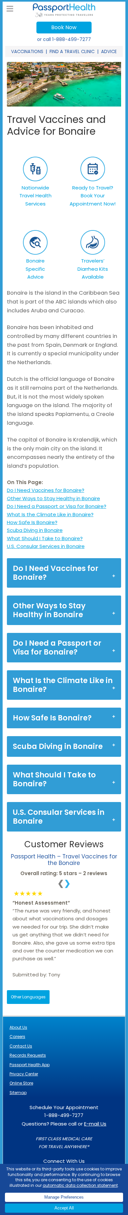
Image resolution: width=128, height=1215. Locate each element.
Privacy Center (24, 1074)
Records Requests (28, 1055)
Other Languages (28, 997)
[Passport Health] (64, 15)
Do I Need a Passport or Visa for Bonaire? (56, 506)
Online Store (21, 1083)
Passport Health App (30, 1065)
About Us (18, 1027)
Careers (17, 1036)
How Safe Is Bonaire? (32, 522)
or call (64, 39)
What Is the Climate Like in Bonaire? (50, 514)
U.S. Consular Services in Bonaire (46, 546)
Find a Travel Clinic (72, 52)
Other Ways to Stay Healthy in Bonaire (53, 498)
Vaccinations (27, 52)
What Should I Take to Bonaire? (45, 538)
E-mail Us (95, 1123)
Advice (109, 52)
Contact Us (21, 1046)
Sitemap (18, 1092)
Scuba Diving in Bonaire (35, 530)
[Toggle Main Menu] (10, 9)
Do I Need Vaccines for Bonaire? (45, 490)
